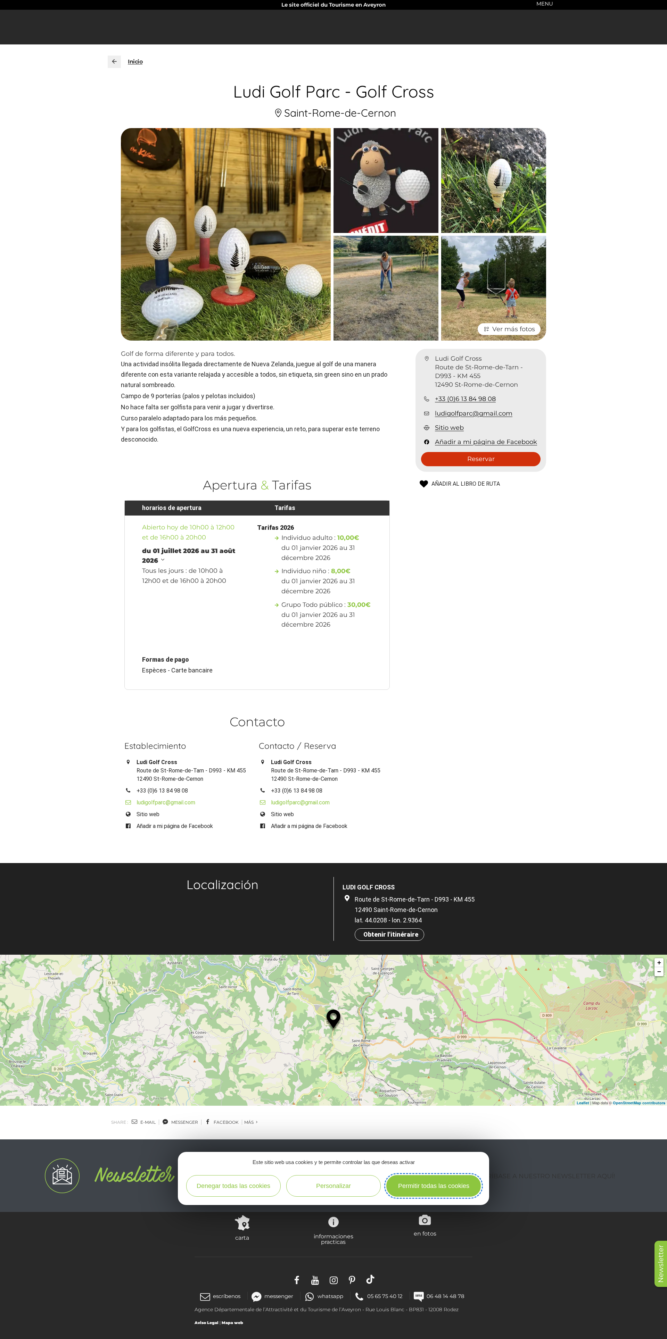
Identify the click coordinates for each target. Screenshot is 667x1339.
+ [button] (659, 962)
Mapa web (232, 1322)
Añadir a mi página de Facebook (486, 442)
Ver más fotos (513, 329)
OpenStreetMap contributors (639, 1102)
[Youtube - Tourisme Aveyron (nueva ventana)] (315, 1279)
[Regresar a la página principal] (114, 62)
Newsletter (661, 1264)
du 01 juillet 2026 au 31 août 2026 (188, 556)
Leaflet (583, 1102)
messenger (184, 1122)
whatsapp (330, 1296)
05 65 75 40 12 (385, 1296)
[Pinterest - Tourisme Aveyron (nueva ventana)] (352, 1279)
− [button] (659, 971)
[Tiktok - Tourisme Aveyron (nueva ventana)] (370, 1279)
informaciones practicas (333, 1239)
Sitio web (449, 428)
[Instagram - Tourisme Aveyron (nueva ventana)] (333, 1279)
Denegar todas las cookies (233, 1185)
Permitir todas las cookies (433, 1185)
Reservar (481, 459)
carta (242, 1238)
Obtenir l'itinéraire (390, 934)
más (249, 1122)
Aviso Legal (207, 1322)
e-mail (147, 1122)
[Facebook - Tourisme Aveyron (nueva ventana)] (297, 1279)
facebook (226, 1122)
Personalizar (333, 1185)
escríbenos (226, 1296)
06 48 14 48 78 (445, 1296)
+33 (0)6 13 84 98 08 (465, 399)
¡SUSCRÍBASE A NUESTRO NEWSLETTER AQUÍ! (541, 1176)
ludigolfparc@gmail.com (473, 413)
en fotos (425, 1233)
